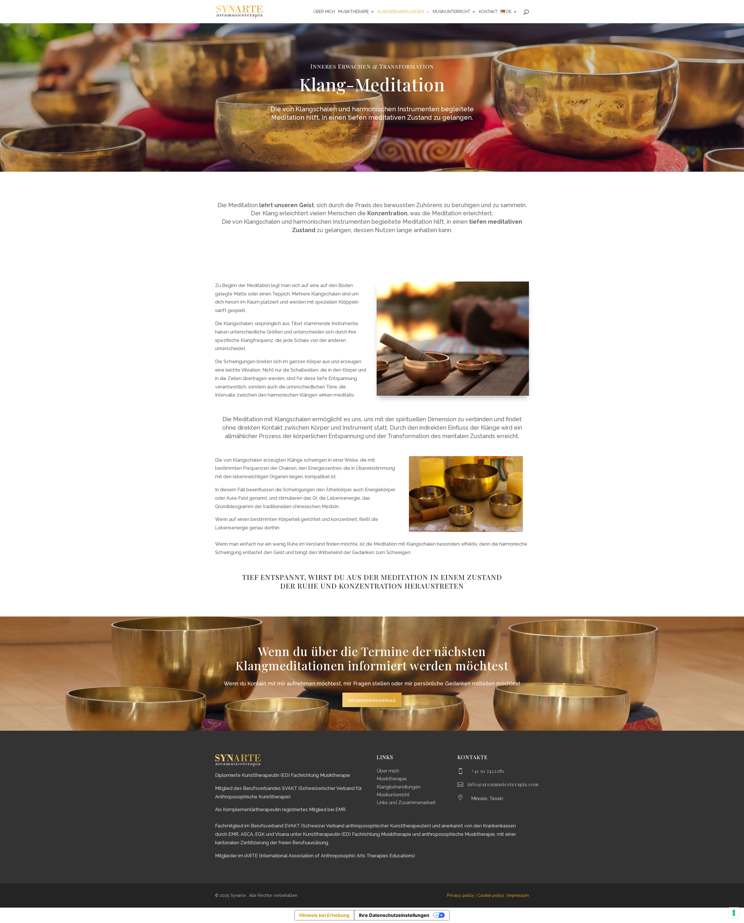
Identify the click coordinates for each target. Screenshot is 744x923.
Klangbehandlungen (401, 12)
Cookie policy (490, 895)
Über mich (324, 12)
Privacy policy (460, 895)
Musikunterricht (451, 12)
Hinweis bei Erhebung (324, 915)
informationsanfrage (372, 699)
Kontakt (488, 12)
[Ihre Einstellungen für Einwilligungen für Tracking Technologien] (733, 912)
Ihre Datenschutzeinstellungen (394, 915)
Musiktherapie (353, 12)
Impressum (518, 895)
